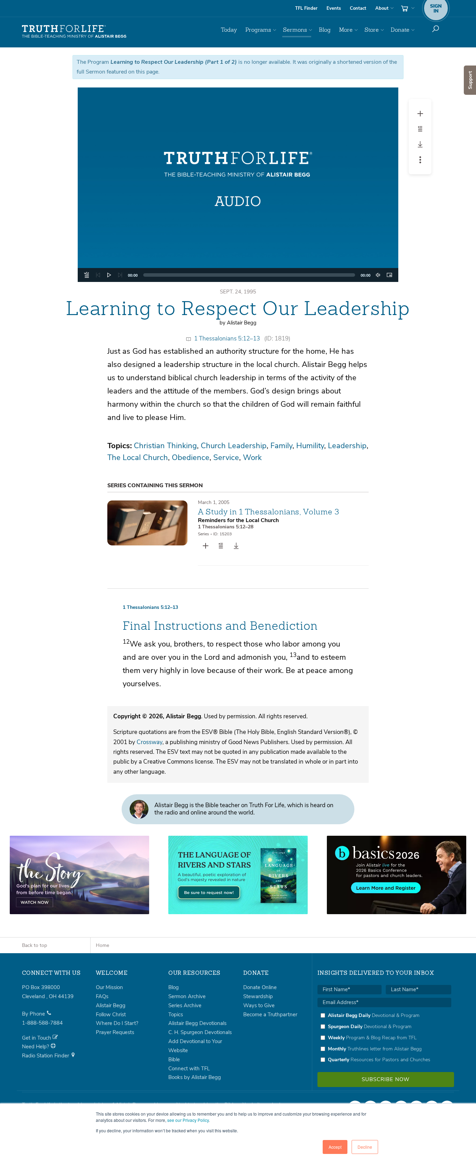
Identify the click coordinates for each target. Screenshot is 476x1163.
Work (252, 457)
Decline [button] (365, 1147)
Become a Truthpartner (270, 1014)
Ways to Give (259, 1005)
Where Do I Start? (117, 1023)
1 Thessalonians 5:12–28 (225, 526)
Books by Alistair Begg (194, 1077)
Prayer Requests (115, 1032)
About (382, 8)
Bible (174, 1059)
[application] (238, 275)
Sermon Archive (187, 996)
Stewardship (258, 996)
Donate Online (260, 987)
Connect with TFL (189, 1068)
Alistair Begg (110, 1005)
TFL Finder (306, 8)
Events (334, 8)
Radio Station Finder (46, 1055)
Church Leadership (234, 446)
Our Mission (109, 987)
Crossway (149, 742)
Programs (258, 29)
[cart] (407, 8)
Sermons (295, 29)
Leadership (347, 446)
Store (371, 29)
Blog (325, 29)
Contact (358, 8)
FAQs (102, 996)
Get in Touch (37, 1037)
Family (281, 446)
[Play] (109, 274)
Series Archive (184, 1005)
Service (226, 457)
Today (229, 29)
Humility (310, 446)
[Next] (120, 274)
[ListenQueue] (86, 274)
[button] (238, 185)
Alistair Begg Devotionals (197, 1023)
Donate (400, 29)
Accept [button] (335, 1147)
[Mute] (378, 274)
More (346, 29)
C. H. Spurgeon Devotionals (200, 1032)
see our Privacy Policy (188, 1120)
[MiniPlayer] (389, 274)
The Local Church (137, 457)
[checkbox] (384, 1037)
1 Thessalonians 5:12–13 (227, 339)
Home (102, 945)
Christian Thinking (165, 446)
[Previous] (97, 274)
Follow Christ (111, 1014)
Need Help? (36, 1046)
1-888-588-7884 (42, 1022)
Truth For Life (74, 31)
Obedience (190, 457)
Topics (175, 1014)
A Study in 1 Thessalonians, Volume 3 (268, 512)
